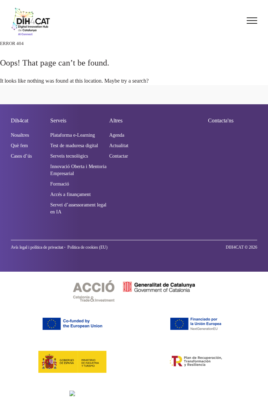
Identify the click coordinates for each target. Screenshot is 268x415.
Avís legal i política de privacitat (37, 247)
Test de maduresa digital (74, 145)
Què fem (19, 145)
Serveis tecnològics (69, 156)
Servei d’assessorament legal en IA (78, 208)
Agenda (116, 135)
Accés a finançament (70, 194)
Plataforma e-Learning (72, 135)
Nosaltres (20, 135)
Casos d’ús (21, 156)
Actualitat (118, 145)
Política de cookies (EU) (87, 247)
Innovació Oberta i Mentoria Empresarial (78, 170)
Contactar (118, 156)
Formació (59, 184)
